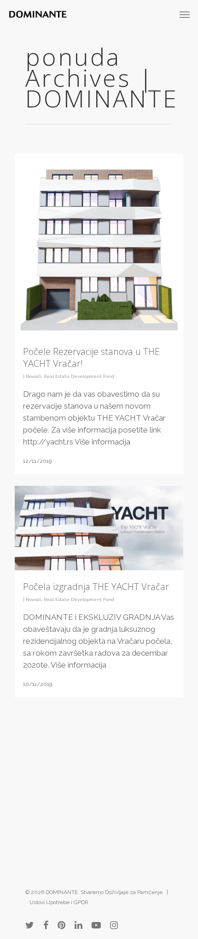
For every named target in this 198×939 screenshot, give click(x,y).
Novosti (33, 376)
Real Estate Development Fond (79, 376)
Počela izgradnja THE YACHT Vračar (96, 586)
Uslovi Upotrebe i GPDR (58, 902)
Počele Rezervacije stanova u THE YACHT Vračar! (91, 357)
